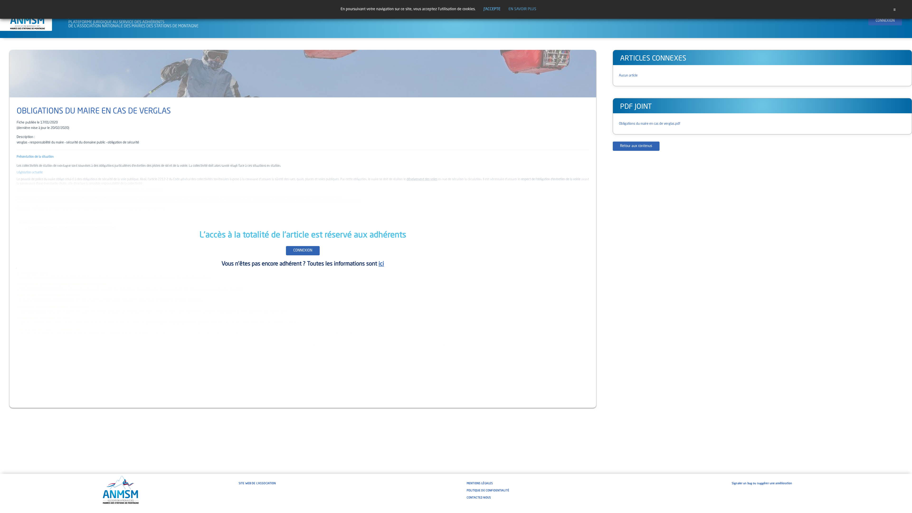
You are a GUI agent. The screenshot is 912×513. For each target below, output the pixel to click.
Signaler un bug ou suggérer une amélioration (762, 483)
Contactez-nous (479, 497)
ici (381, 264)
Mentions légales (480, 483)
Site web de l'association (257, 483)
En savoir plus (522, 9)
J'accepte (492, 9)
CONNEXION (885, 21)
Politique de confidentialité (488, 490)
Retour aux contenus (636, 146)
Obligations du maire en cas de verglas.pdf (649, 123)
